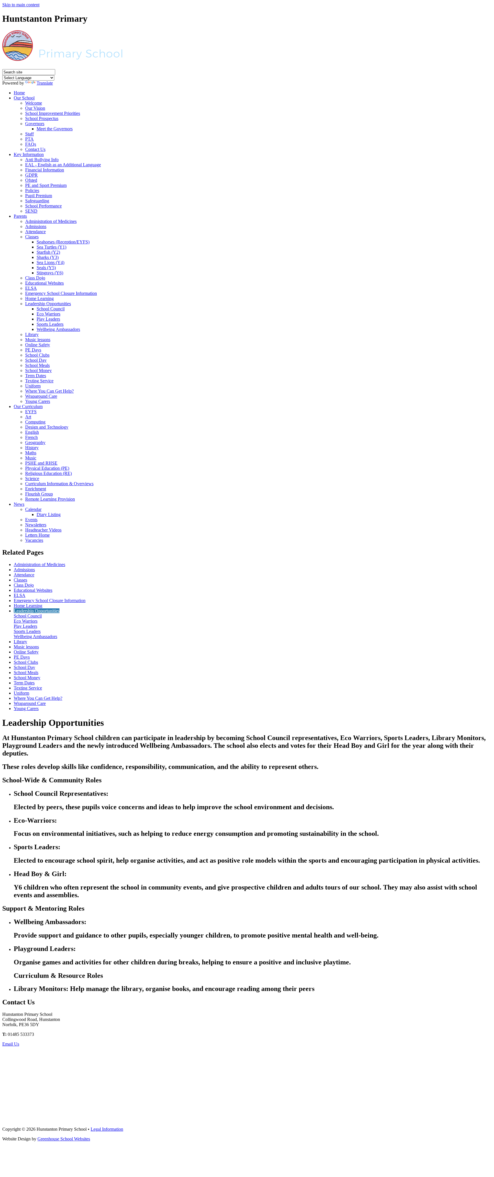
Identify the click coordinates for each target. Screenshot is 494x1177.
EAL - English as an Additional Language (63, 164)
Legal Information (107, 1129)
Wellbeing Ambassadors (58, 329)
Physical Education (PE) (47, 468)
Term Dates (35, 375)
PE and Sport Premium (46, 185)
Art (28, 416)
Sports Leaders (50, 324)
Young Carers (37, 401)
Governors (34, 123)
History (32, 447)
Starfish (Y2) (48, 252)
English (32, 432)
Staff (29, 133)
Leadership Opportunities (48, 303)
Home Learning (39, 298)
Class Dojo (35, 277)
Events (31, 519)
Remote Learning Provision (50, 499)
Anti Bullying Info (42, 159)
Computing (35, 421)
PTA (29, 139)
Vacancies (34, 540)
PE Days (33, 349)
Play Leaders (48, 319)
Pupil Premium (38, 195)
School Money (38, 370)
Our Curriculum (28, 406)
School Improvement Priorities (52, 113)
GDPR (31, 175)
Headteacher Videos (43, 529)
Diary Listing (49, 514)
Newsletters (35, 524)
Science (32, 478)
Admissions (35, 226)
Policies (32, 190)
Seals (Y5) (46, 267)
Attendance (35, 231)
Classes (32, 236)
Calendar (33, 509)
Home (19, 92)
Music (30, 457)
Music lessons (37, 339)
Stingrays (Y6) (50, 272)
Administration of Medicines (51, 221)
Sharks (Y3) (48, 257)
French (31, 437)
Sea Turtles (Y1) (51, 247)
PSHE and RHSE (41, 463)
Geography (35, 442)
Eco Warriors (48, 313)
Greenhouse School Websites (63, 1138)
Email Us (10, 1044)
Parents (20, 216)
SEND (31, 211)
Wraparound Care (41, 396)
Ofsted (31, 180)
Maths (30, 452)
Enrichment (35, 488)
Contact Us (35, 149)
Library (32, 334)
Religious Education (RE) (48, 473)
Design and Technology (46, 427)
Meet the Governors (55, 128)
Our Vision (35, 108)
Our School (24, 97)
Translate (45, 83)
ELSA (31, 288)
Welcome (33, 103)
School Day (36, 360)
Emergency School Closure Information (61, 293)
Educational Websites (44, 283)
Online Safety (37, 344)
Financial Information (44, 169)
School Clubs (37, 355)
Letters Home (37, 535)
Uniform (33, 385)
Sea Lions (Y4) (50, 262)
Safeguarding (37, 200)
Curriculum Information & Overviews (59, 483)
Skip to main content (20, 4)
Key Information (29, 154)
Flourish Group (39, 493)
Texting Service (39, 380)
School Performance (43, 205)
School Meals (37, 365)
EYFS (31, 411)
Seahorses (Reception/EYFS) (63, 241)
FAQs (30, 144)
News (19, 504)
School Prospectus (41, 118)
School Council (51, 308)
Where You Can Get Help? (49, 391)
